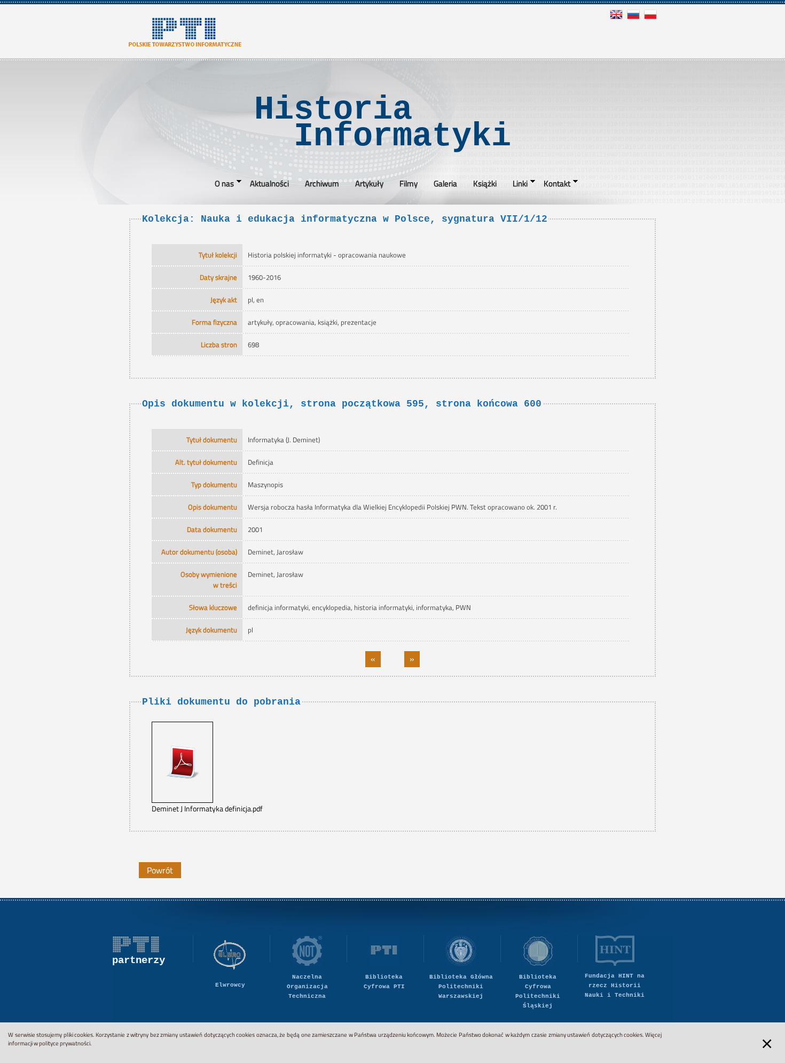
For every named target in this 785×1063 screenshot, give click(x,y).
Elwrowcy (230, 985)
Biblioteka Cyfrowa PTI (384, 982)
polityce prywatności (64, 1043)
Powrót (160, 870)
